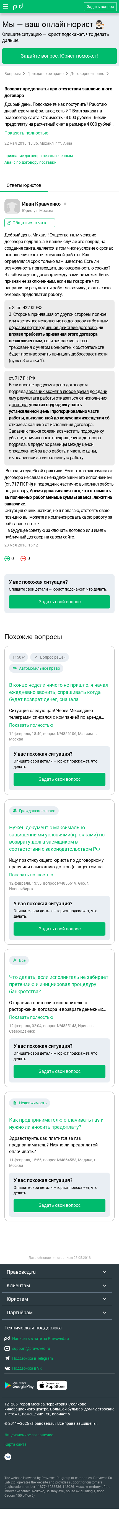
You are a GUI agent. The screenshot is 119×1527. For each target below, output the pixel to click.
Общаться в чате (29, 222)
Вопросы (12, 73)
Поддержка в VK (27, 1368)
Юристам (17, 1299)
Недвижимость (33, 1103)
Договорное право (87, 73)
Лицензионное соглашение (28, 1435)
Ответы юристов (24, 185)
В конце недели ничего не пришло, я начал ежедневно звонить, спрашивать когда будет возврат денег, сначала (58, 692)
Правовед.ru (21, 1272)
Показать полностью (31, 725)
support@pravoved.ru (31, 1348)
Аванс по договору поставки (30, 162)
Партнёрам (20, 1312)
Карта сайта (15, 1444)
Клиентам (18, 1285)
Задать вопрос (100, 6)
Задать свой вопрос (60, 601)
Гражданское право (45, 73)
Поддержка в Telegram (32, 1358)
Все (22, 960)
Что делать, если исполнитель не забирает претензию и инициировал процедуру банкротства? (58, 984)
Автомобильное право (39, 668)
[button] (59, 118)
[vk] (7, 1456)
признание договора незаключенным (38, 155)
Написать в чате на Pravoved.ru (40, 1338)
